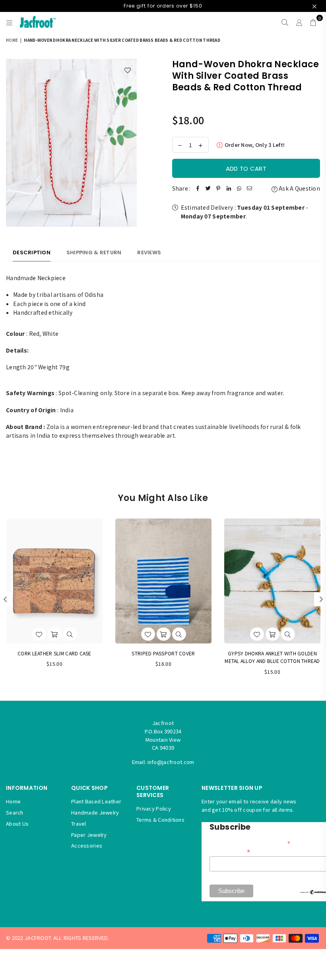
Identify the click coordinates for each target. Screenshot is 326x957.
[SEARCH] (285, 22)
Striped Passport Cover (163, 653)
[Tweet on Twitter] (208, 188)
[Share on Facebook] (197, 188)
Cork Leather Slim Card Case (54, 653)
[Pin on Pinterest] (218, 188)
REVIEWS (149, 252)
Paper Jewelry (89, 834)
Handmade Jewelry (95, 812)
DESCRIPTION (31, 252)
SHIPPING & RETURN (93, 252)
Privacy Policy (153, 808)
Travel (78, 823)
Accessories (86, 845)
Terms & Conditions (160, 819)
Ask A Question (298, 188)
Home (12, 40)
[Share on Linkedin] (228, 188)
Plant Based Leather (96, 801)
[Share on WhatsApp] (239, 188)
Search (14, 812)
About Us (17, 823)
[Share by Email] (249, 188)
